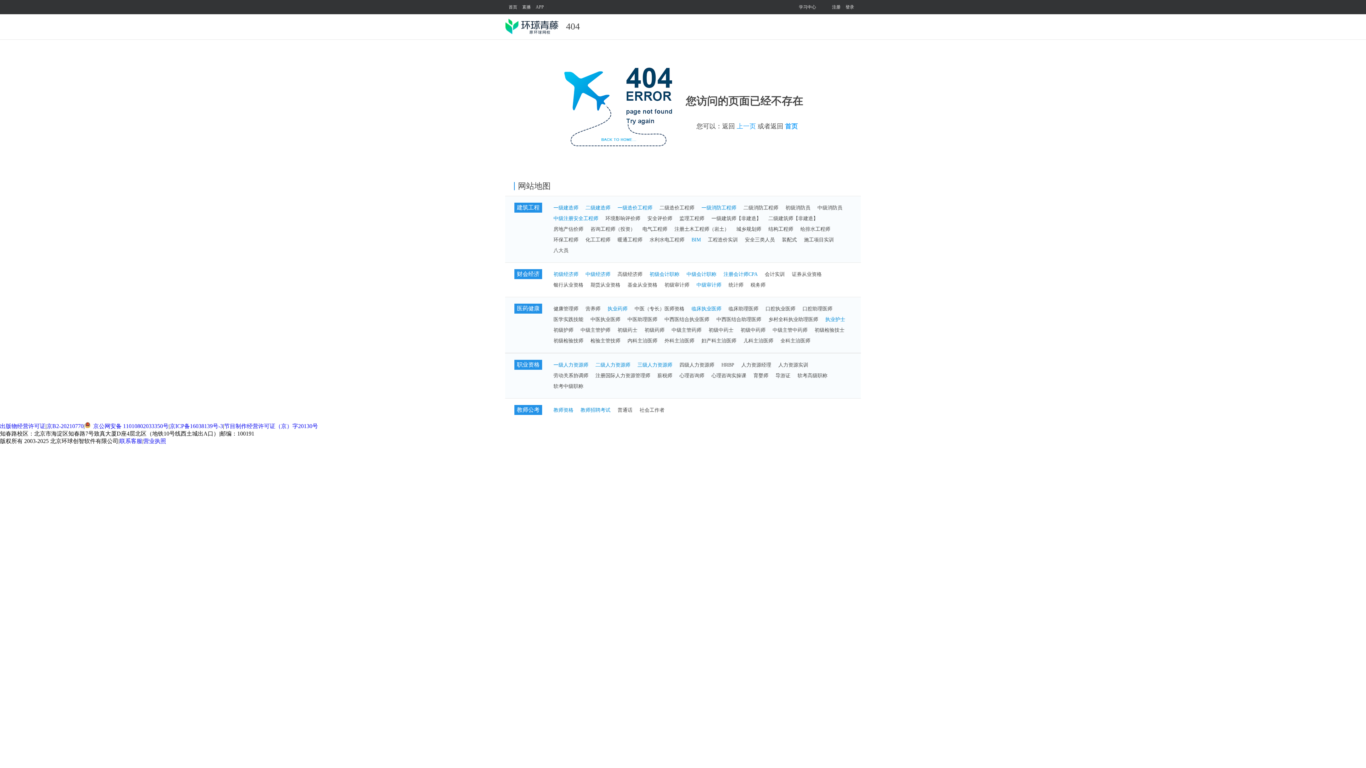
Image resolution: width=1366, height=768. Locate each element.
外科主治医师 (679, 340)
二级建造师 (598, 207)
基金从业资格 (642, 285)
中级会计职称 (701, 274)
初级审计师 (677, 285)
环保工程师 (566, 239)
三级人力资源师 (654, 365)
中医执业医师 (605, 319)
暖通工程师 (630, 239)
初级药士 (627, 330)
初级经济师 (566, 274)
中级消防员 (829, 207)
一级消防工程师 (718, 207)
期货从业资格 (605, 285)
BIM (696, 239)
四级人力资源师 (696, 365)
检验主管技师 (605, 340)
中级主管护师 (595, 330)
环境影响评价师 (622, 218)
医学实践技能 (568, 319)
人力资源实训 (793, 365)
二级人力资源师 (612, 365)
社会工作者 (652, 410)
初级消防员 (797, 207)
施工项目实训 (819, 239)
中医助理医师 (642, 319)
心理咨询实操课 (728, 375)
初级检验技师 (568, 340)
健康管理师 (566, 308)
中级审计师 (709, 285)
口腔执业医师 (780, 308)
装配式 (789, 239)
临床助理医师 (743, 308)
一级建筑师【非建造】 (736, 218)
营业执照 (154, 441)
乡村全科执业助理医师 (793, 319)
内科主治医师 (642, 340)
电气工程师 (654, 229)
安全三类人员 (760, 239)
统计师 (736, 285)
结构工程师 (780, 229)
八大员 (561, 250)
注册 (836, 7)
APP (540, 7)
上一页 (746, 126)
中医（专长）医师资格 (659, 308)
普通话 (625, 410)
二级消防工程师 (760, 207)
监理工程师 (691, 218)
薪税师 (664, 375)
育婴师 (760, 375)
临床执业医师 (706, 308)
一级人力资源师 (571, 365)
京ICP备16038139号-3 (196, 426)
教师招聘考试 (595, 410)
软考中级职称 (568, 386)
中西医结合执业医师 (687, 319)
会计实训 (775, 274)
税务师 (758, 285)
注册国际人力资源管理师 (622, 375)
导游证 (782, 375)
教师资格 (563, 410)
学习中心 (807, 7)
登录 (850, 7)
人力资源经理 (756, 365)
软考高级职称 (812, 375)
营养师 (593, 308)
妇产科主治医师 (718, 340)
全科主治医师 (795, 340)
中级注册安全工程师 (576, 218)
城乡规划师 (748, 229)
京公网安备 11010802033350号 (130, 426)
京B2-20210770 (65, 426)
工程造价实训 (723, 239)
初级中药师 (753, 330)
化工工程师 (598, 239)
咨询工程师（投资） (613, 229)
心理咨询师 (691, 375)
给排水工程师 (815, 229)
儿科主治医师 (758, 340)
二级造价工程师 (677, 207)
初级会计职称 (664, 274)
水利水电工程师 (667, 239)
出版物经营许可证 (23, 426)
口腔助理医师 (817, 308)
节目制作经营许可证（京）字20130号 (271, 426)
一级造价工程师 (635, 207)
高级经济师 (630, 274)
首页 (513, 7)
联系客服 (131, 441)
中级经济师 (598, 274)
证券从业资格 (807, 274)
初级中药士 (721, 330)
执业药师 (618, 308)
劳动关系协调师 (571, 375)
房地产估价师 (568, 229)
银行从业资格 (568, 285)
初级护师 (563, 330)
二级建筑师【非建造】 (793, 218)
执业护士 (835, 319)
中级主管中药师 (790, 330)
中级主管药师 (686, 330)
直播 (526, 7)
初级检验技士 (830, 330)
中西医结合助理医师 (738, 319)
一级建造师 (566, 207)
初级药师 (655, 330)
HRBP (727, 365)
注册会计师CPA (741, 274)
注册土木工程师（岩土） (701, 229)
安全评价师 (659, 218)
